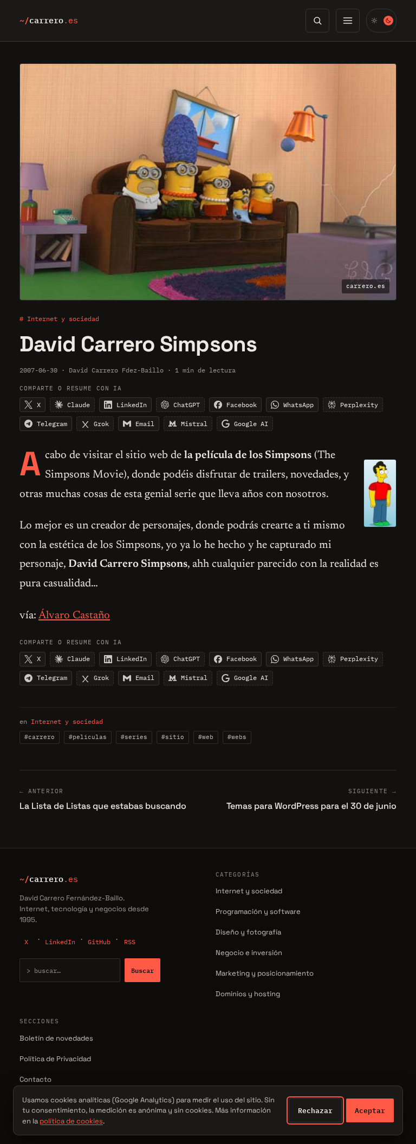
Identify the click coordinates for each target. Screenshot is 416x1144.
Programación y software (258, 911)
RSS (129, 942)
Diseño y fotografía (248, 932)
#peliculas (88, 737)
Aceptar (370, 1110)
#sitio (172, 737)
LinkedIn (60, 942)
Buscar (142, 970)
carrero (49, 20)
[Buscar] (317, 20)
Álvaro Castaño (74, 615)
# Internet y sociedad (59, 319)
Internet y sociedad (67, 721)
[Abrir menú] (348, 20)
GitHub (99, 942)
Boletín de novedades (56, 1038)
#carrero (39, 737)
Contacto (35, 1079)
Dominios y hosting (248, 993)
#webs (236, 737)
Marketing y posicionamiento (265, 973)
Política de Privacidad (55, 1058)
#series (134, 737)
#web (205, 737)
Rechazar (315, 1110)
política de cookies (71, 1121)
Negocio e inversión (249, 952)
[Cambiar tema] (381, 20)
